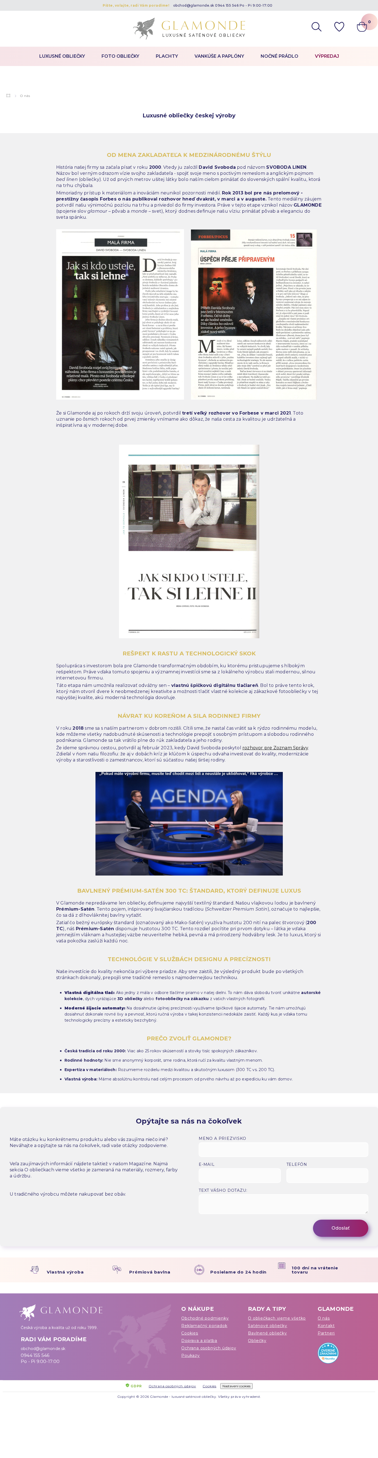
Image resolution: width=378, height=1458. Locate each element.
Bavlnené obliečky (267, 1333)
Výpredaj (327, 56)
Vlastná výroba (65, 1272)
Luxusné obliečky (62, 56)
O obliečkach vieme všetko (277, 1318)
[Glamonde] (8, 96)
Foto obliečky (120, 56)
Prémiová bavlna (149, 1272)
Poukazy (190, 1355)
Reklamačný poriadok (204, 1325)
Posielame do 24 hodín (238, 1272)
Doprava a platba (199, 1340)
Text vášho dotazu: (223, 1190)
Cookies (189, 1333)
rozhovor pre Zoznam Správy (275, 747)
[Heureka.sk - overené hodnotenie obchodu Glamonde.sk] (337, 1354)
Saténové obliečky (267, 1325)
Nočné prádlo (279, 56)
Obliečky (257, 1340)
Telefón (296, 1164)
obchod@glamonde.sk (193, 5)
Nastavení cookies (236, 1386)
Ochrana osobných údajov (208, 1348)
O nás (324, 1318)
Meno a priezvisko (222, 1138)
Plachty (167, 56)
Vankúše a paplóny (219, 56)
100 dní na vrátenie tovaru (315, 1270)
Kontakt (326, 1325)
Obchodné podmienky (205, 1318)
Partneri (326, 1333)
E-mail (207, 1164)
